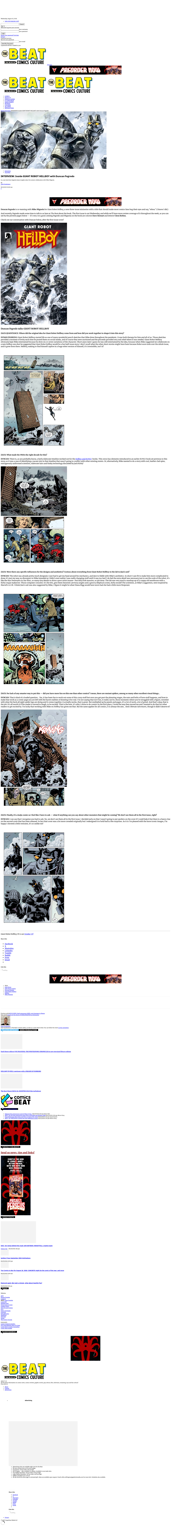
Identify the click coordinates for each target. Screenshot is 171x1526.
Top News (7, 172)
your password (23, 31)
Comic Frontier (8, 1300)
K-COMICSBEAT (9, 100)
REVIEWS (7, 103)
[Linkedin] (25, 191)
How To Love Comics (7, 1308)
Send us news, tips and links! (17, 1152)
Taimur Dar (4, 1248)
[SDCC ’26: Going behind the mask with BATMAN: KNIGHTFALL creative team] (18, 1242)
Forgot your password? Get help (10, 35)
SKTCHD (3, 1316)
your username (23, 29)
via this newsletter (63, 1027)
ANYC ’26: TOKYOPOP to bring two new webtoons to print (21, 1118)
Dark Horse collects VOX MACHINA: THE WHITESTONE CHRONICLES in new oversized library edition (36, 1051)
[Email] (39, 191)
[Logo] (24, 93)
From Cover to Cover (6, 1305)
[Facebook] (4, 191)
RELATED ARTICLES (10, 1030)
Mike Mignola (9, 994)
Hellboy (7, 993)
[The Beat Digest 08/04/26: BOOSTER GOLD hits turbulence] (11, 1088)
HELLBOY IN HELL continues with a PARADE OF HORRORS (21, 1071)
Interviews (8, 110)
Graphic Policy (5, 1306)
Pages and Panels (5, 1311)
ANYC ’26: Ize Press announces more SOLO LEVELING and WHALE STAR (25, 1115)
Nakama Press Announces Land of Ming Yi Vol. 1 (18, 1114)
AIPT (2, 1296)
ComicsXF (4, 1302)
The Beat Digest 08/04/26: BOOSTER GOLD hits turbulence (21, 1091)
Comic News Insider (6, 1328)
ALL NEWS (8, 106)
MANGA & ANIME (10, 99)
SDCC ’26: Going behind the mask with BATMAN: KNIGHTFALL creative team (27, 1246)
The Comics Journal (6, 1319)
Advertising (8, 1390)
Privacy (3, 37)
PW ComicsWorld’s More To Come (10, 1325)
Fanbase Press (5, 1303)
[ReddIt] (32, 191)
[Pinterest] (18, 191)
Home (2, 110)
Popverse (3, 1312)
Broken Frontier (5, 1297)
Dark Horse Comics (10, 988)
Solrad (2, 1318)
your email (22, 41)
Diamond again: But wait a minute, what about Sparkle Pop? (21, 1283)
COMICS (7, 96)
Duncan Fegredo (9, 990)
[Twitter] (11, 191)
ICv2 (2, 1309)
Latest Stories (12, 1109)
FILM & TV (8, 97)
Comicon (3, 1299)
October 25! (28, 934)
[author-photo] (5, 1024)
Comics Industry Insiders (8, 1324)
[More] (54, 191)
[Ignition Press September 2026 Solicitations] (5, 1255)
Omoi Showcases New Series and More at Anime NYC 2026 (21, 1117)
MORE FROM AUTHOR (28, 1030)
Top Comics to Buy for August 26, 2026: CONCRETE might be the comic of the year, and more (32, 1270)
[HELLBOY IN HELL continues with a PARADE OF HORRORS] (11, 1068)
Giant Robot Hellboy (10, 991)
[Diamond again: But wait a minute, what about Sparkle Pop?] (5, 1280)
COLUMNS (8, 105)
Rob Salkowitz (5, 1313)
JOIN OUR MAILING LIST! (12, 21)
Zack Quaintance (5, 184)
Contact (7, 1388)
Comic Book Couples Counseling (10, 1327)
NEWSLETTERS (9, 108)
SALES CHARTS (9, 102)
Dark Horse (8, 987)
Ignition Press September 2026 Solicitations (15, 1258)
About (6, 1387)
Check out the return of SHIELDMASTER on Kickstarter (23, 1015)
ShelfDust (4, 1315)
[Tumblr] (46, 191)
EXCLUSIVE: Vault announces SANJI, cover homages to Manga (27, 1013)
